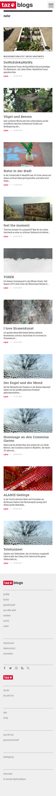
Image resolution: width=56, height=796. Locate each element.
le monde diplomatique (14, 779)
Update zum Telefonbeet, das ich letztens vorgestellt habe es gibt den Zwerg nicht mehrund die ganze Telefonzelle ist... (26, 556)
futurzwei (7, 773)
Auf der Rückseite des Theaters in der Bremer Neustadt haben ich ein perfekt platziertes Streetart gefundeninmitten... (27, 389)
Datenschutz (9, 648)
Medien (7, 615)
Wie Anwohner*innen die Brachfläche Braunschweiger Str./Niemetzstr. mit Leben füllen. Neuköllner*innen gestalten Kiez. (27, 69)
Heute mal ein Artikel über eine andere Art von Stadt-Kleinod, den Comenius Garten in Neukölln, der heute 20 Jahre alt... (27, 447)
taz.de (6, 690)
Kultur (6, 599)
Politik (6, 594)
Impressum (8, 642)
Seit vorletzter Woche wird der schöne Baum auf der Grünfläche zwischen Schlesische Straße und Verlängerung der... (26, 123)
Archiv (6, 620)
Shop (5, 717)
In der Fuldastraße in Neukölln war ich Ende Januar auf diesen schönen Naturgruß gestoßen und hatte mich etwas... (27, 178)
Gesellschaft (9, 604)
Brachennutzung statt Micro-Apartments (24, 56)
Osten (6, 626)
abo (5, 712)
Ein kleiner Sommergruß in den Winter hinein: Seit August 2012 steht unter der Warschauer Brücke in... (26, 282)
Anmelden (8, 653)
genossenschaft (11, 739)
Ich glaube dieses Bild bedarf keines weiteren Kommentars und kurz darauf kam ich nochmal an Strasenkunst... (25, 335)
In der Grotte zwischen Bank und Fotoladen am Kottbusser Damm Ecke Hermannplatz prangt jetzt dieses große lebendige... (25, 502)
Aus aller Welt (9, 610)
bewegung (8, 756)
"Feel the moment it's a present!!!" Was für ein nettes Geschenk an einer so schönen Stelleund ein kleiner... (27, 231)
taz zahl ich (8, 695)
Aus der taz (8, 734)
